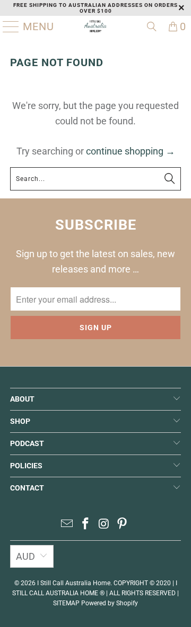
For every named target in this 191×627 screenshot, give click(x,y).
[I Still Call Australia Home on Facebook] (86, 524)
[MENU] (7, 26)
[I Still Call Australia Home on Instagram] (104, 524)
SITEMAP (66, 603)
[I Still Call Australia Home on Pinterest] (123, 524)
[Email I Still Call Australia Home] (67, 524)
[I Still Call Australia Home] (95, 26)
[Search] (152, 26)
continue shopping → (130, 151)
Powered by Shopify (109, 603)
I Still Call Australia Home (73, 583)
